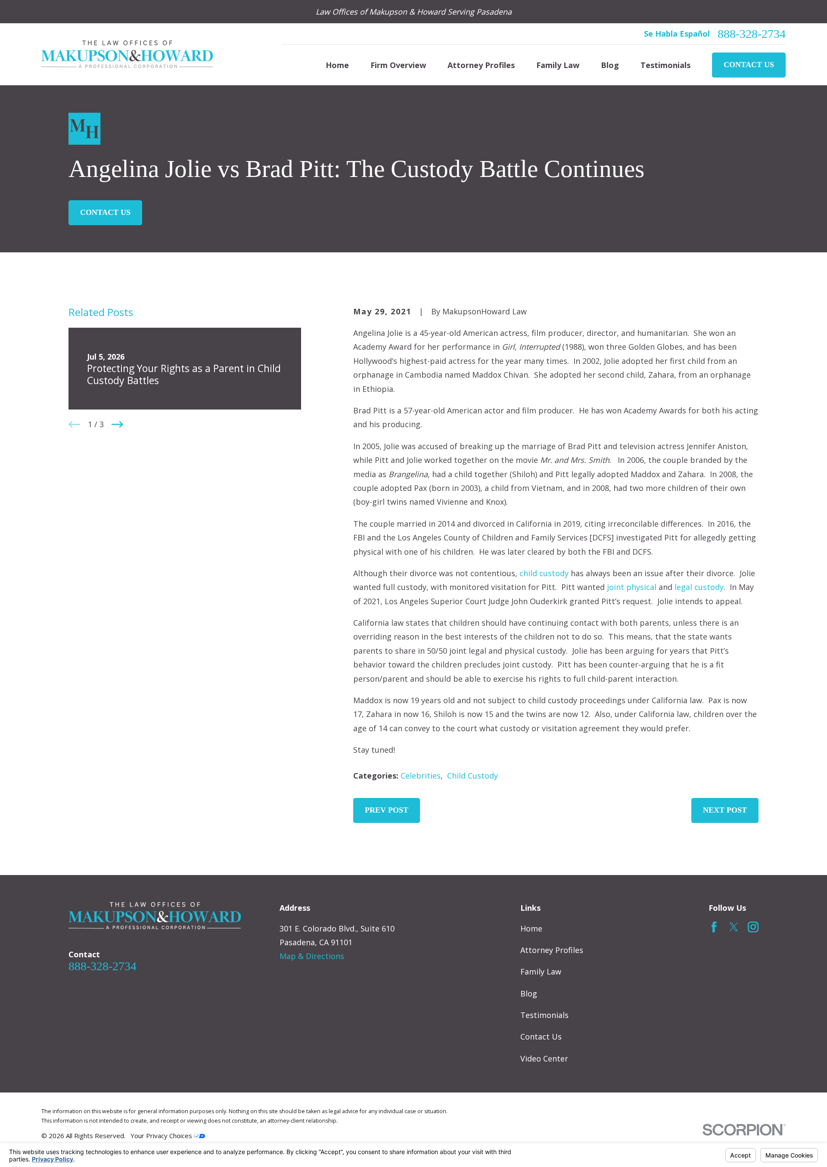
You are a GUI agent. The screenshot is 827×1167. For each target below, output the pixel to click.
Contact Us (749, 64)
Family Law (540, 971)
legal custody (699, 587)
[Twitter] (733, 927)
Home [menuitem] (337, 65)
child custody (544, 573)
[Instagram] (753, 927)
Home (531, 928)
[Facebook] (714, 927)
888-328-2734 (752, 34)
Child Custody (472, 775)
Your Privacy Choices (162, 1135)
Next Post (725, 810)
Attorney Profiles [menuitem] (481, 65)
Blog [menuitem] (610, 65)
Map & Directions (312, 956)
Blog (528, 993)
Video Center (544, 1058)
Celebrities (421, 775)
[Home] (127, 54)
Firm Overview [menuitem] (398, 65)
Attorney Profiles (551, 950)
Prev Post (386, 810)
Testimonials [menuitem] (665, 65)
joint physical (631, 587)
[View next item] (117, 424)
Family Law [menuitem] (557, 65)
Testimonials (544, 1015)
